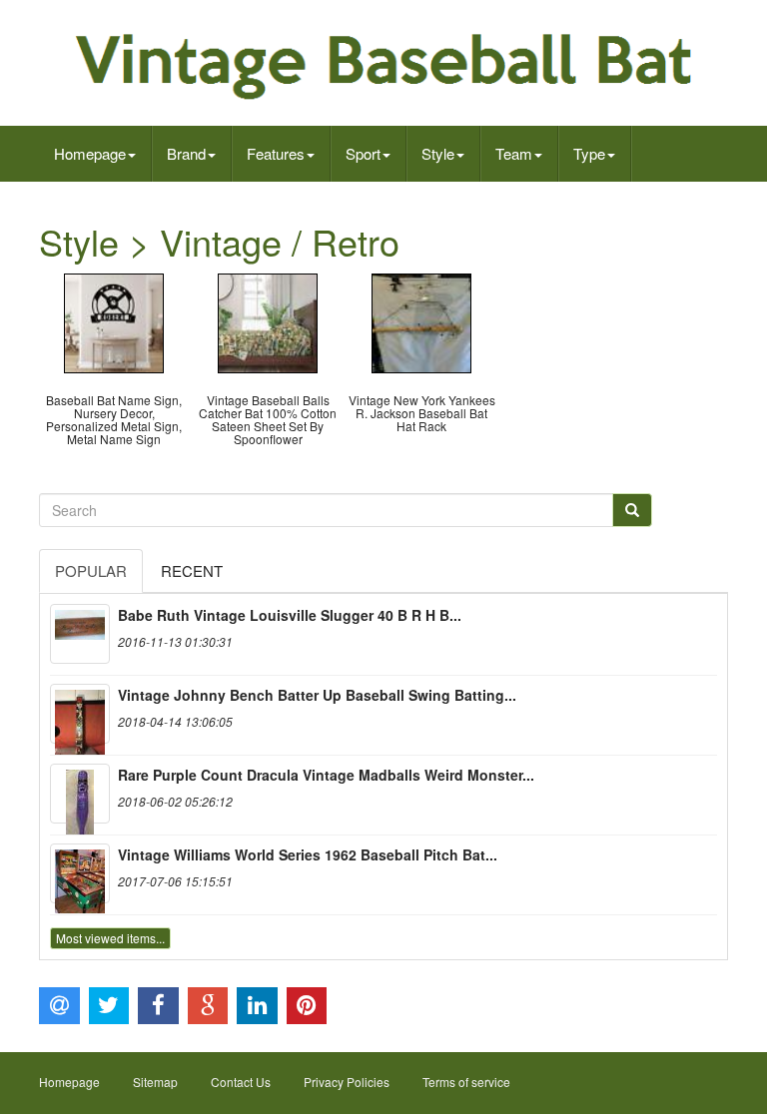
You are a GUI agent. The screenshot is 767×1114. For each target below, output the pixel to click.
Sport (363, 153)
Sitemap (155, 1081)
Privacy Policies (346, 1081)
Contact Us (241, 1081)
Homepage (90, 153)
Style (437, 153)
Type (589, 153)
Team (513, 153)
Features (276, 153)
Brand (186, 153)
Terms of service (466, 1081)
